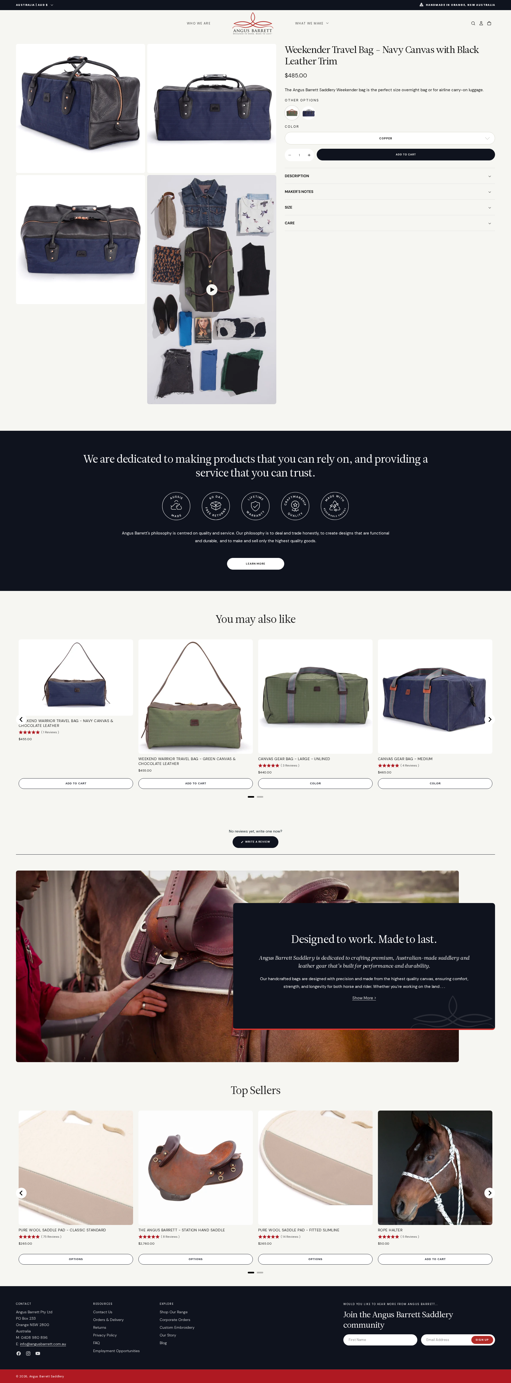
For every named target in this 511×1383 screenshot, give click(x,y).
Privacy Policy (105, 1335)
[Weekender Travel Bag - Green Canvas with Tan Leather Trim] (292, 113)
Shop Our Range (174, 1312)
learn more (255, 563)
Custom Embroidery (177, 1327)
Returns (99, 1327)
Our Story (168, 1335)
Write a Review (261, 844)
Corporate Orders (175, 1319)
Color (292, 127)
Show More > (364, 998)
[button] (311, 23)
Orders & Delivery (108, 1319)
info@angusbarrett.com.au (43, 1343)
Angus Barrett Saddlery (46, 1376)
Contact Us (102, 1312)
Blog (163, 1342)
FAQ (96, 1342)
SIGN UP (482, 1339)
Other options (302, 100)
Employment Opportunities (116, 1350)
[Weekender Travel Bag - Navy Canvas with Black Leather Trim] (308, 113)
